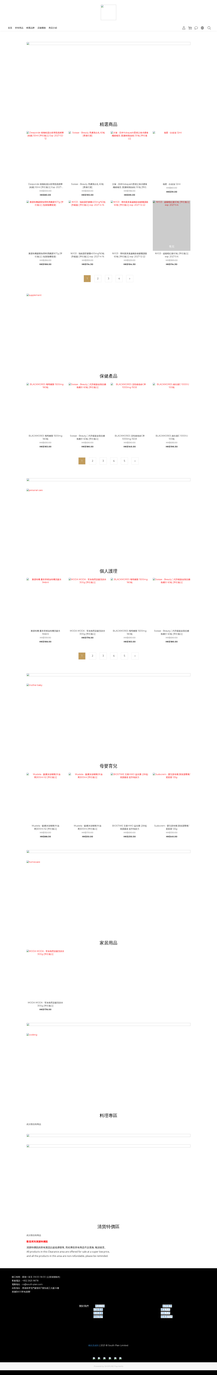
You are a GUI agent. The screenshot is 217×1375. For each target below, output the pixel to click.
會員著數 (98, 1313)
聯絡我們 (98, 1316)
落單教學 (167, 1306)
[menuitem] (87, 278)
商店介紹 (53, 27)
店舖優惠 (41, 27)
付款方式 (165, 1313)
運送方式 (165, 1309)
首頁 (10, 27)
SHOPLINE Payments (114, 1366)
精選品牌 (30, 27)
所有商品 (19, 27)
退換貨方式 (167, 1316)
